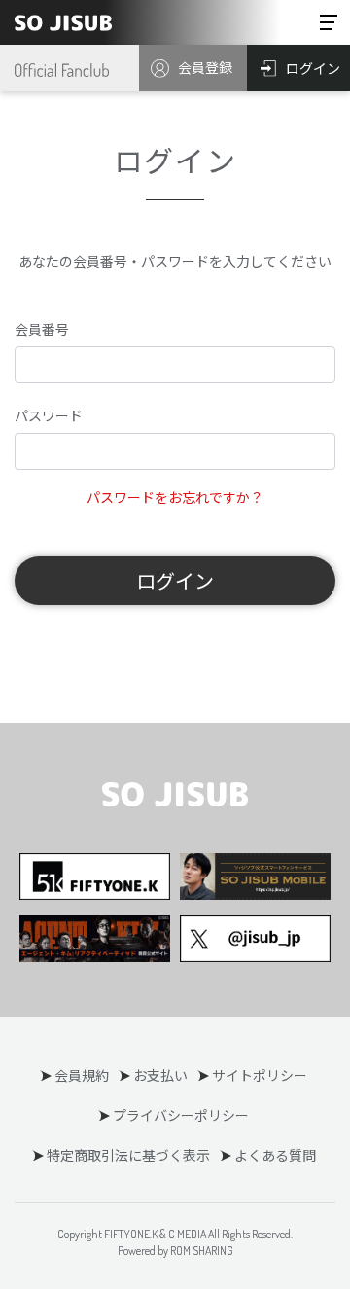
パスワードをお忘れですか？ (175, 497)
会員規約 (81, 1075)
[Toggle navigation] (328, 22)
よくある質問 (275, 1154)
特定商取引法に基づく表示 (128, 1154)
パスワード (49, 415)
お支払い (160, 1075)
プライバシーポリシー (181, 1115)
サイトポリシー (259, 1075)
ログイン (175, 580)
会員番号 (42, 329)
